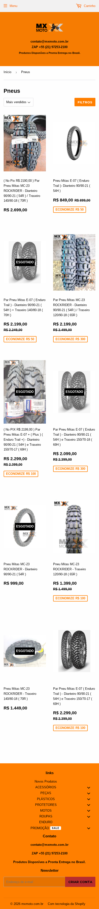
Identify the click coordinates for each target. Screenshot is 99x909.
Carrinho (89, 6)
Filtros (85, 102)
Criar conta (80, 882)
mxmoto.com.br (32, 904)
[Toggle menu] (89, 787)
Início (7, 72)
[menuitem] (49, 781)
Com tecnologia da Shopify (66, 904)
